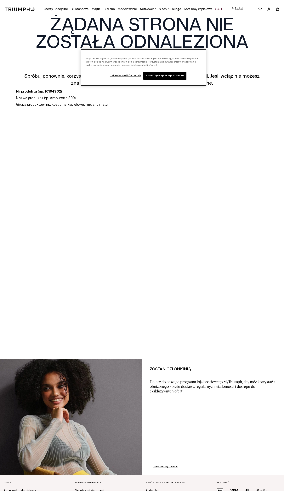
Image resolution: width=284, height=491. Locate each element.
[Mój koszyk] (277, 9)
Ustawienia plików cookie (125, 75)
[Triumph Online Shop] (20, 9)
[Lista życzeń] (260, 9)
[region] (143, 67)
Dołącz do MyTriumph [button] (165, 466)
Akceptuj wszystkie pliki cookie (164, 75)
